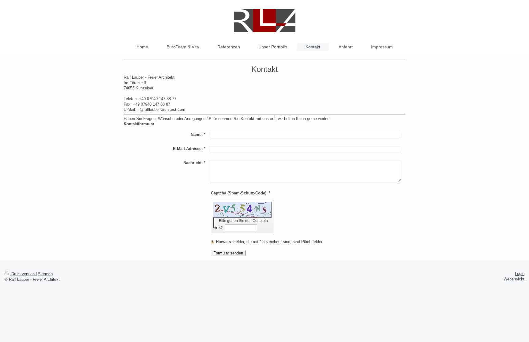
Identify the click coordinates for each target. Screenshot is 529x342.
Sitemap (45, 274)
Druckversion (23, 274)
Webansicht (514, 279)
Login (519, 273)
